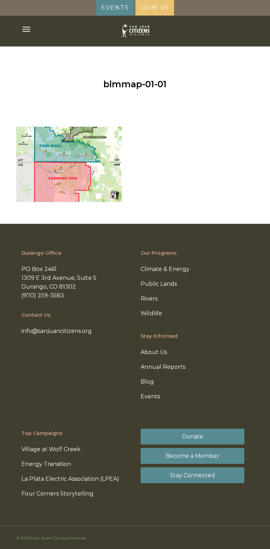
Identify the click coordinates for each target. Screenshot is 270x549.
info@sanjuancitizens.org (56, 331)
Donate (192, 436)
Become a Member (192, 456)
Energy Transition (46, 464)
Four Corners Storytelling (57, 493)
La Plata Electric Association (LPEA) (70, 478)
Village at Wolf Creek (51, 449)
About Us (154, 352)
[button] (26, 29)
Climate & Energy (165, 269)
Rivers (149, 298)
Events (150, 396)
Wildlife (151, 313)
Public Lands (159, 283)
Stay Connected (192, 475)
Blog (147, 381)
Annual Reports (163, 367)
